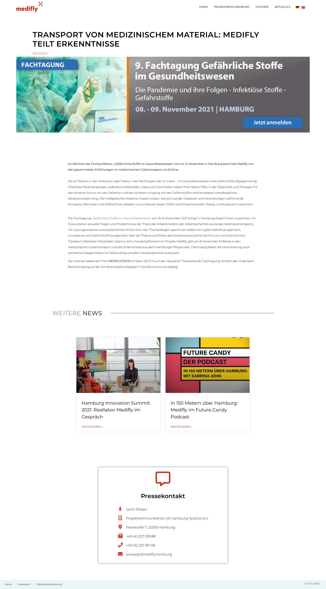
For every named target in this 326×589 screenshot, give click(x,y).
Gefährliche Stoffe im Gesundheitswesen (121, 218)
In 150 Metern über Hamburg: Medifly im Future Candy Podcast (204, 410)
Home (203, 6)
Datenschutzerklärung (49, 584)
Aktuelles (283, 6)
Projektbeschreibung (232, 6)
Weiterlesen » (92, 426)
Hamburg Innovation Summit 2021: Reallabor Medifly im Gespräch (116, 410)
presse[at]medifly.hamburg (149, 554)
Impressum (24, 584)
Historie (262, 6)
